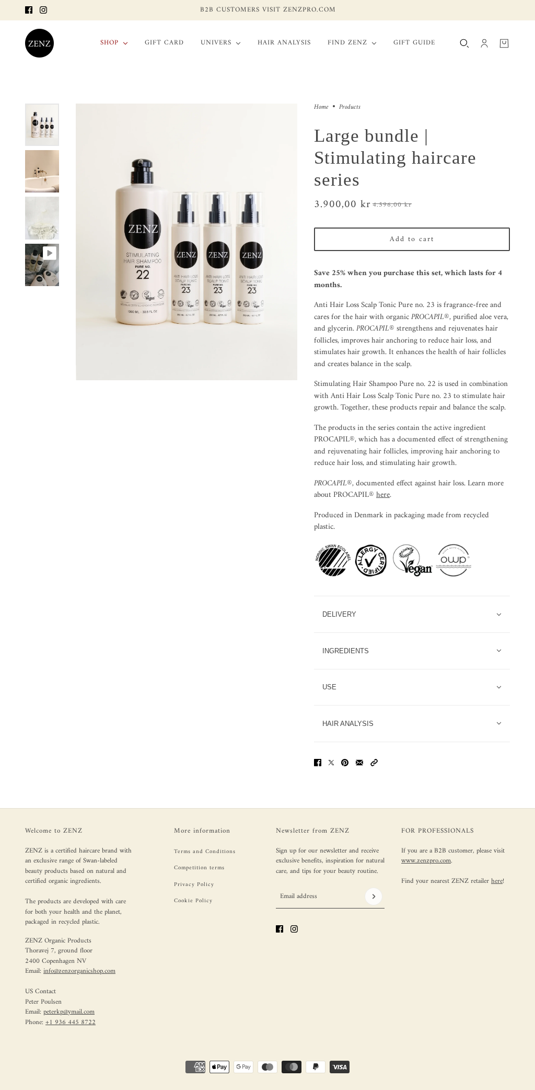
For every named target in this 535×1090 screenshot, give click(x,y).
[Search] (464, 43)
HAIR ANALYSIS (348, 724)
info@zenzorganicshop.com (79, 971)
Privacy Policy (194, 885)
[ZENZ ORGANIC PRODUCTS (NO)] (39, 43)
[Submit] (373, 896)
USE (329, 687)
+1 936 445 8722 (70, 1022)
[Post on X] (331, 762)
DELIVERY (339, 614)
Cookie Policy (193, 901)
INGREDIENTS (345, 651)
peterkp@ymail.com (69, 1012)
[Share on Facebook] (317, 762)
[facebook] (28, 10)
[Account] (484, 43)
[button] (374, 762)
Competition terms (199, 868)
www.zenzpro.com (426, 861)
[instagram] (43, 10)
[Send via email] (359, 762)
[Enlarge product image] (186, 242)
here (383, 495)
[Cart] (504, 43)
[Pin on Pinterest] (345, 762)
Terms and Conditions (205, 852)
